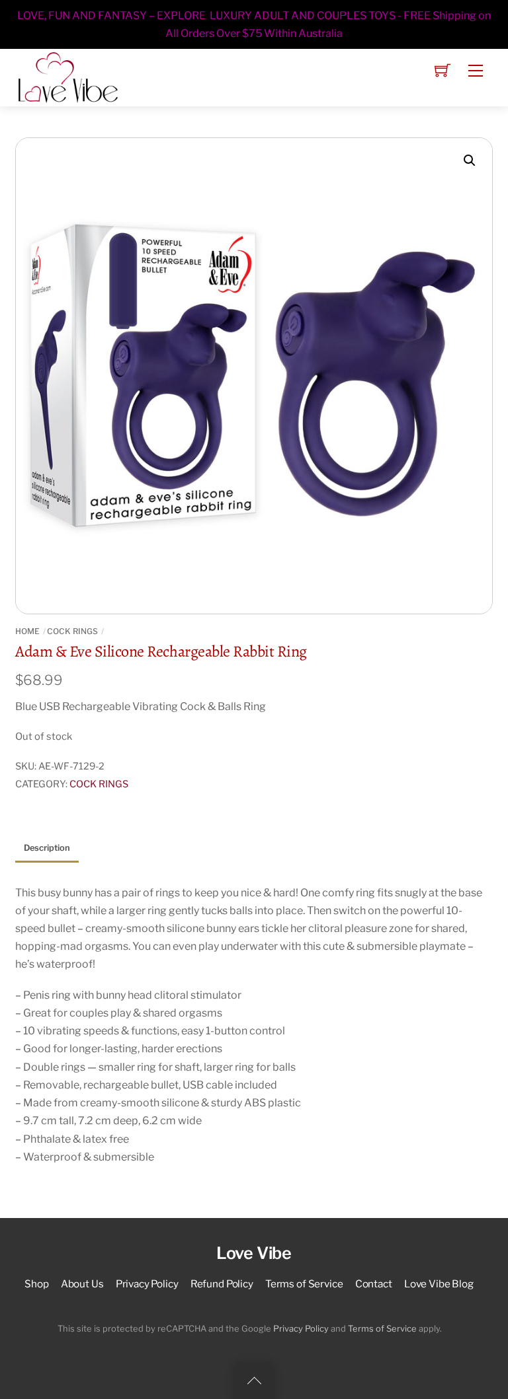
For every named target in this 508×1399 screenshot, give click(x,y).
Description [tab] (47, 848)
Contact (373, 1283)
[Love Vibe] (68, 76)
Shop (36, 1283)
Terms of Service (304, 1283)
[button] (470, 160)
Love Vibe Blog (439, 1283)
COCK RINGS (72, 631)
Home (27, 631)
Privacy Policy (147, 1283)
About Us (82, 1283)
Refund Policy (221, 1283)
